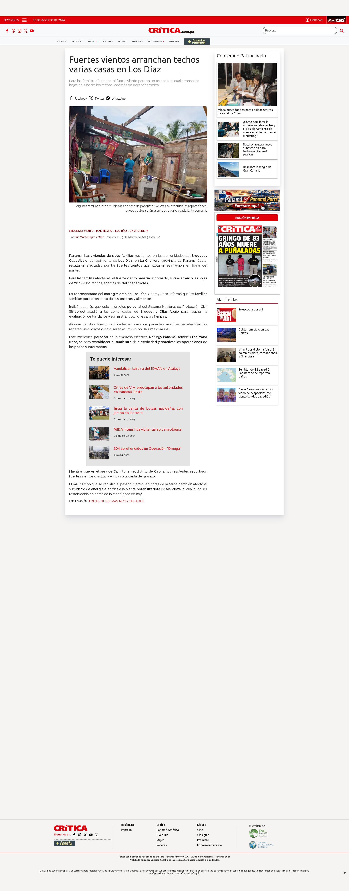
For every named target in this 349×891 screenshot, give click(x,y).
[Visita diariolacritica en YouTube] (91, 834)
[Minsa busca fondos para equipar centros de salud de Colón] (247, 84)
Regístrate (128, 824)
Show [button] (91, 41)
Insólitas (137, 41)
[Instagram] (20, 30)
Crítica (161, 824)
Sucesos (61, 41)
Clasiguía (203, 835)
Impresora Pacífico (209, 845)
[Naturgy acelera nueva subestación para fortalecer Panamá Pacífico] (228, 150)
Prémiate (203, 840)
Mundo (122, 41)
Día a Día (162, 835)
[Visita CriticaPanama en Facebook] (74, 834)
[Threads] (14, 30)
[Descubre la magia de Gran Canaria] (228, 169)
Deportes (107, 41)
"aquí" (196, 873)
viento (88, 230)
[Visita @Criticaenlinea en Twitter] (80, 834)
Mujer (160, 840)
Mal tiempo (104, 230)
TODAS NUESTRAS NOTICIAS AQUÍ (115, 501)
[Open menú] (24, 20)
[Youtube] (32, 30)
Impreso (174, 41)
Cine (200, 829)
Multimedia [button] (155, 41)
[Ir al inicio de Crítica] (173, 30)
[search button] (342, 30)
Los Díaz (121, 230)
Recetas (162, 845)
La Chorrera (139, 230)
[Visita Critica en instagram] (96, 834)
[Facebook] (7, 30)
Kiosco (201, 824)
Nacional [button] (77, 41)
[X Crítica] (26, 30)
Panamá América (168, 829)
